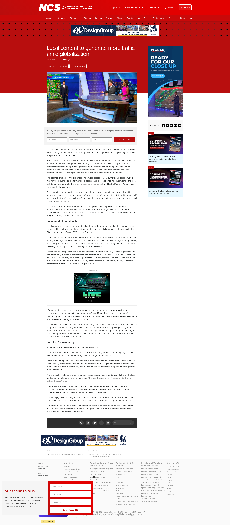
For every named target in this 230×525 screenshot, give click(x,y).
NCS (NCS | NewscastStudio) (104, 512)
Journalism (119, 480)
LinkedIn (170, 486)
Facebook (170, 477)
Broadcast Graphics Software (99, 488)
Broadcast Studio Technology (151, 471)
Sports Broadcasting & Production (152, 488)
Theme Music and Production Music (153, 480)
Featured (114, 454)
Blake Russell (76, 389)
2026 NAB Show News (149, 501)
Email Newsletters (173, 469)
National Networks (122, 485)
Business (49, 18)
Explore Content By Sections (125, 464)
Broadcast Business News (124, 469)
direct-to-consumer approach (88, 183)
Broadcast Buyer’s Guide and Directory (102, 464)
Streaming (74, 18)
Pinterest (170, 488)
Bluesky (169, 480)
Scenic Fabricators (96, 480)
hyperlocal (58, 454)
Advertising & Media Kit (72, 469)
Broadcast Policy (121, 474)
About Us (68, 463)
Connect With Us (175, 463)
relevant (94, 347)
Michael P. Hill (43, 466)
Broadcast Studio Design (149, 469)
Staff (40, 463)
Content (61, 18)
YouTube (170, 483)
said (94, 313)
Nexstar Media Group (121, 377)
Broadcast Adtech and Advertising (127, 501)
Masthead (67, 466)
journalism (65, 454)
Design (98, 18)
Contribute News (172, 472)
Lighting (181, 18)
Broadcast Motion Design (149, 474)
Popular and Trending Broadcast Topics (151, 464)
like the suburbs (63, 201)
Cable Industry (120, 488)
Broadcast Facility (147, 496)
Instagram (170, 494)
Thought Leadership (78, 66)
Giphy (169, 491)
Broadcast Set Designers (98, 477)
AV (191, 18)
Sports (130, 18)
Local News (63, 66)
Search (169, 7)
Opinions (116, 7)
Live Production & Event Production (153, 490)
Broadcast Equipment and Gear (151, 493)
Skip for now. (48, 521)
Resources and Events (135, 7)
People (118, 477)
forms (77, 229)
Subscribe (185, 7)
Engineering (158, 18)
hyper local (50, 454)
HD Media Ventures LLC (127, 512)
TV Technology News (148, 499)
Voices (108, 456)
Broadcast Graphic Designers (99, 485)
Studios (87, 18)
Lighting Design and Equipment (100, 482)
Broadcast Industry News (96, 454)
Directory (154, 7)
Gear (170, 18)
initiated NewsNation (57, 381)
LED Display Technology (98, 471)
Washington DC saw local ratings (82, 330)
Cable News (120, 491)
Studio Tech (143, 18)
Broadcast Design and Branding (151, 477)
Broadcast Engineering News (125, 504)
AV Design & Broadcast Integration (101, 469)
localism (80, 454)
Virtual (109, 18)
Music (119, 18)
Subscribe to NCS (173, 466)
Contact (169, 475)
